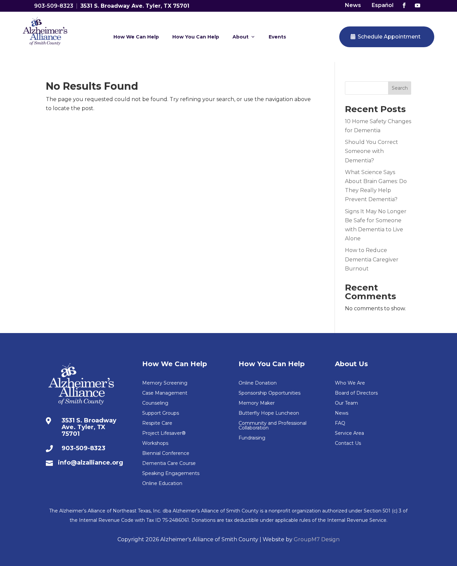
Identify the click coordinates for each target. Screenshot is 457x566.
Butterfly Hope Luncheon (269, 413)
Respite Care (157, 423)
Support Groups (160, 413)
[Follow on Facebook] (404, 5)
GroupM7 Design (317, 539)
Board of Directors (356, 393)
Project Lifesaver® (164, 433)
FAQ (340, 423)
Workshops (155, 443)
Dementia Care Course (169, 463)
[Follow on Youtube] (417, 5)
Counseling (155, 403)
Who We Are (350, 383)
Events (277, 37)
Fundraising (252, 438)
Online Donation (258, 383)
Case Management (164, 393)
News (353, 5)
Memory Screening (164, 383)
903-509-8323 (53, 6)
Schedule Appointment (389, 36)
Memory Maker (257, 403)
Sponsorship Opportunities (269, 393)
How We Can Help (136, 37)
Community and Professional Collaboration (272, 426)
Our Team (346, 403)
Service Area (349, 433)
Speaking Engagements (170, 473)
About (241, 37)
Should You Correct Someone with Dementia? (371, 151)
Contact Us (348, 443)
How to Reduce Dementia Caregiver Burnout (371, 259)
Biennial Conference (165, 453)
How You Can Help (195, 37)
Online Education (162, 483)
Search (400, 88)
